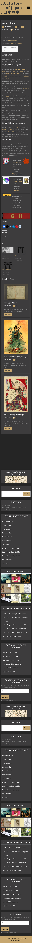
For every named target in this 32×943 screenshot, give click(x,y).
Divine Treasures (7, 129)
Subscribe (5, 697)
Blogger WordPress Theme (15, 938)
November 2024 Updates (12, 660)
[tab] (28, 7)
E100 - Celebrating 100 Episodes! (14, 614)
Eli (18, 27)
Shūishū (5, 563)
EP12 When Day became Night (16, 356)
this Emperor (17, 127)
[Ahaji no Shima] (7, 265)
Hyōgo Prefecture (16, 43)
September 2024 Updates (12, 664)
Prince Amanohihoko (10, 132)
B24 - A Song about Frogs (12, 636)
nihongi (8, 96)
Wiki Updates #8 (10, 303)
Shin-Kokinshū (7, 560)
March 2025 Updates (10, 653)
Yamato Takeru (7, 541)
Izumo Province (7, 537)
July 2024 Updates (9, 672)
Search (16, 488)
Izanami (14, 71)
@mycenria (17, 190)
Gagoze (4, 254)
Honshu (7, 78)
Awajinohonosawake (15, 73)
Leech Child (26, 88)
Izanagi (21, 71)
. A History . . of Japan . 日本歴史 (11, 7)
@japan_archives (17, 174)
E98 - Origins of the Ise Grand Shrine (16, 625)
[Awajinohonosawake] (20, 250)
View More (7, 314)
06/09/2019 (8, 360)
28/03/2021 (8, 417)
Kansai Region (12, 40)
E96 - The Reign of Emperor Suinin (15, 632)
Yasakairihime (7, 529)
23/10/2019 (8, 306)
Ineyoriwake (6, 533)
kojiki (6, 76)
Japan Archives (17, 162)
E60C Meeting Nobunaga (14, 414)
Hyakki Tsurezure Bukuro (11, 548)
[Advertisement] (16, 450)
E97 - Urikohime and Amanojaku (14, 629)
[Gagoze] (7, 250)
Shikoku (26, 76)
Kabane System (7, 521)
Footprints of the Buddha (11, 552)
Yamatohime (6, 544)
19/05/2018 (8, 27)
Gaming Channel (17, 181)
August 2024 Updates (10, 668)
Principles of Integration (11, 556)
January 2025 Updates (11, 656)
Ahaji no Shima (6, 269)
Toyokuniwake (7, 525)
